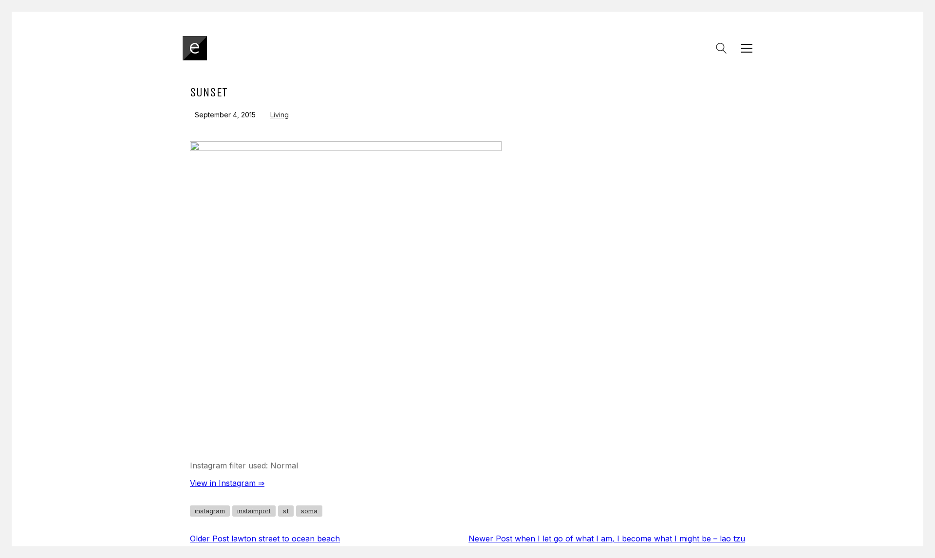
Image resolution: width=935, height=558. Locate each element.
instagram (210, 511)
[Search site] (721, 49)
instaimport (254, 511)
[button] (746, 48)
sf (286, 511)
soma (309, 511)
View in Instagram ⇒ (227, 483)
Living (279, 115)
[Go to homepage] (195, 48)
